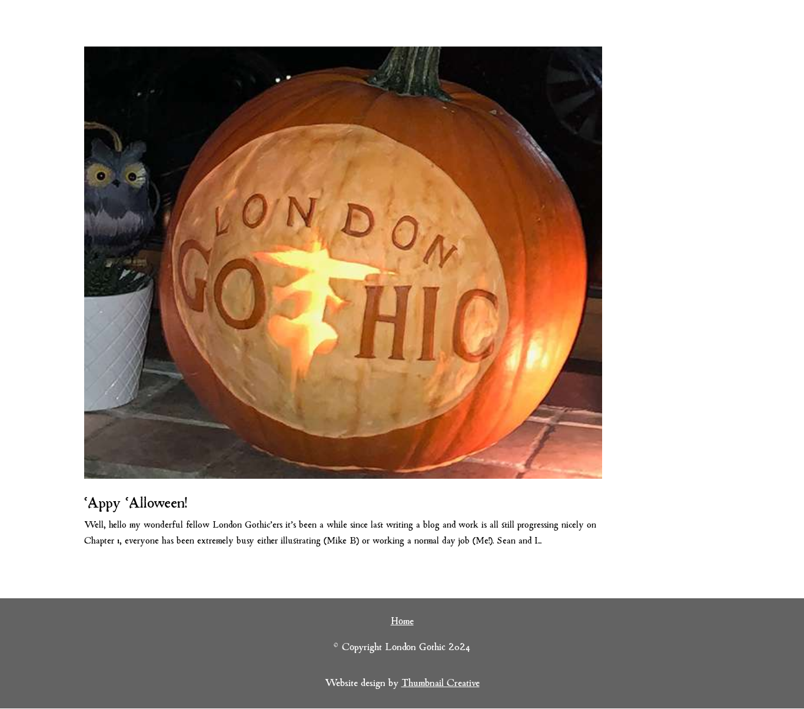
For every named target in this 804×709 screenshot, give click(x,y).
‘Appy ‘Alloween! (135, 504)
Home (402, 622)
